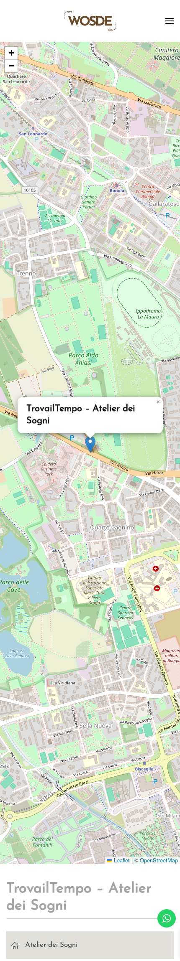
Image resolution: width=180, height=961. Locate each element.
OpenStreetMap (159, 860)
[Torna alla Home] (90, 21)
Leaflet (121, 860)
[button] (169, 21)
